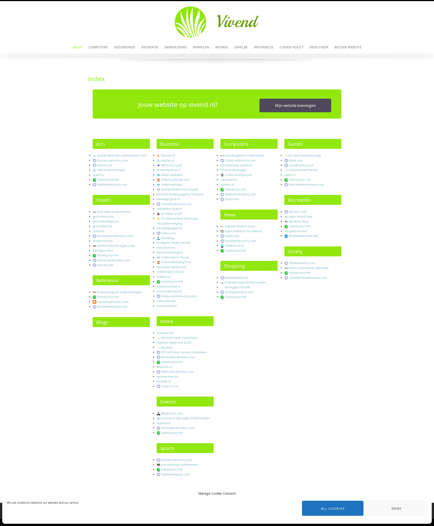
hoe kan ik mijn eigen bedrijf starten (185, 418)
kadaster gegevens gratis (174, 342)
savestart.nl (228, 180)
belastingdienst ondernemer (244, 155)
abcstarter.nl (165, 160)
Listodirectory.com (301, 165)
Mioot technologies (170, 252)
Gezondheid (124, 47)
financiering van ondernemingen (119, 292)
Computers (98, 47)
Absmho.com (297, 212)
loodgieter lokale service (173, 243)
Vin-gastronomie (295, 231)
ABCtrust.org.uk (171, 165)
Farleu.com (168, 233)
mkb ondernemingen (111, 170)
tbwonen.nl (164, 367)
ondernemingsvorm (238, 175)
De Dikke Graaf (171, 214)
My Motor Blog (298, 221)
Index (77, 47)
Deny (396, 508)
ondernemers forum (175, 257)
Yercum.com (105, 265)
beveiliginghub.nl (168, 199)
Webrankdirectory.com (240, 194)
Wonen (221, 47)
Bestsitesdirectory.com (176, 460)
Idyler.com (296, 160)
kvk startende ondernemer (179, 465)
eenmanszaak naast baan (179, 338)
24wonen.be (165, 333)
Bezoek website (348, 47)
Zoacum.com (169, 386)
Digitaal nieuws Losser (240, 226)
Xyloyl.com (232, 199)
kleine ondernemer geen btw (308, 268)
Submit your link (108, 180)
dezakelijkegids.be (169, 228)
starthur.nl (164, 277)
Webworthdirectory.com (113, 260)
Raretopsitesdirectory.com (115, 236)
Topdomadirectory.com (113, 302)
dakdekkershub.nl (169, 209)
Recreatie (150, 47)
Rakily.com (232, 236)
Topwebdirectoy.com (175, 474)
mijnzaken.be (166, 247)
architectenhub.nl (169, 170)
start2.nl (289, 175)
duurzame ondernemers (114, 212)
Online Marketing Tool (176, 262)
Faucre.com (105, 165)
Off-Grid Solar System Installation (184, 352)
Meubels (167, 347)
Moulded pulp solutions (236, 165)
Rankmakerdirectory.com (178, 357)
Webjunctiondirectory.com (179, 296)
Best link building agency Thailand (180, 194)
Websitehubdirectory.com (306, 184)
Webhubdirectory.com (112, 184)
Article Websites (172, 175)
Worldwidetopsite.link (303, 236)
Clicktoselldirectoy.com (240, 160)
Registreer (319, 47)
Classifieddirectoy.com (176, 204)
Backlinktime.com (236, 278)
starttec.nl (227, 184)
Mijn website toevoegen (295, 105)
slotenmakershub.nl (170, 272)
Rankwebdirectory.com (240, 241)
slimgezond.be (103, 241)
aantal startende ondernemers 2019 (122, 155)
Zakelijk (241, 47)
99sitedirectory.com (302, 263)
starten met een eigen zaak (116, 245)
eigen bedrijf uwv (300, 216)
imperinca (163, 423)
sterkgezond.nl (103, 250)
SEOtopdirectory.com (239, 292)
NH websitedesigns (233, 170)
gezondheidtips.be (105, 221)
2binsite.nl (168, 155)
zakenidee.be (166, 301)
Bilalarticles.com (172, 413)
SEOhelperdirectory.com (177, 428)
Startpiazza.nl (234, 245)
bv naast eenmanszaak (305, 155)
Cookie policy (291, 47)
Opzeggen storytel (237, 287)
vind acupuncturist (169, 291)
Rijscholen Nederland (171, 267)
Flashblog (167, 238)
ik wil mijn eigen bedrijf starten (245, 282)
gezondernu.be (103, 216)
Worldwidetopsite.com (112, 306)
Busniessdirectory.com (112, 160)
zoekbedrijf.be (167, 306)
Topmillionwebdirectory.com (308, 278)
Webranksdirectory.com (177, 371)
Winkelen (201, 47)
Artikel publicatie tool (175, 180)
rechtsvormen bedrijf (303, 170)
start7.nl (98, 175)
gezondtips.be (102, 226)
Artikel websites (172, 184)
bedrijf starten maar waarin (180, 189)
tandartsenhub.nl (169, 286)
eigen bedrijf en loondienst (243, 231)
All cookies (333, 508)
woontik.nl (164, 381)
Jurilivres (98, 231)
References (263, 47)
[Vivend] (217, 21)
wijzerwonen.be (168, 376)
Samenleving (175, 47)
